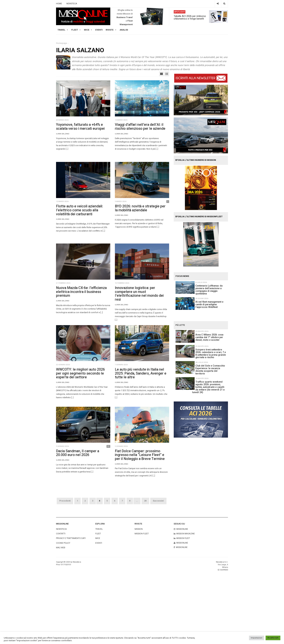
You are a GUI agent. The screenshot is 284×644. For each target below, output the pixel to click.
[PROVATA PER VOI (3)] (201, 135)
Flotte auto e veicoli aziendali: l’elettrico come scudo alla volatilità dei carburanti (79, 210)
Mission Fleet (142, 533)
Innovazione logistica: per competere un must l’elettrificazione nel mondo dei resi (139, 293)
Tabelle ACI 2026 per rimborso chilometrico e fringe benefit (190, 17)
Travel (99, 529)
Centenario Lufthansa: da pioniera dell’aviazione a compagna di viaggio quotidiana (209, 289)
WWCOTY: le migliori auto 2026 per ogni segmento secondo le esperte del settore (80, 373)
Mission (139, 529)
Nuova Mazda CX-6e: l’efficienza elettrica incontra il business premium (81, 291)
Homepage (61, 43)
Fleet (98, 533)
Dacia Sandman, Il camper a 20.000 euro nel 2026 (77, 453)
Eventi (99, 29)
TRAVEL (61, 29)
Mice (97, 538)
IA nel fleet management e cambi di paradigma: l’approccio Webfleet (209, 304)
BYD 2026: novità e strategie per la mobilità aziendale (140, 208)
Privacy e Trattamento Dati (71, 538)
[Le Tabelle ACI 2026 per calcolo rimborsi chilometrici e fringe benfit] (201, 419)
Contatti (60, 533)
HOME (59, 3)
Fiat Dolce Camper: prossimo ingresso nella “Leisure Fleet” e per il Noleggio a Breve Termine (140, 455)
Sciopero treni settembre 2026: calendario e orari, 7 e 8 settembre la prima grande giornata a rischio (210, 353)
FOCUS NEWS (182, 276)
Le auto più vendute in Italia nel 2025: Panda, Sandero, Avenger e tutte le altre (140, 373)
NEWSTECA (71, 3)
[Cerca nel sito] (224, 3)
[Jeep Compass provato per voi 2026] (201, 99)
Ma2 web (60, 547)
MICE (86, 29)
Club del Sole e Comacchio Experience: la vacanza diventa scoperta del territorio (210, 369)
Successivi (158, 500)
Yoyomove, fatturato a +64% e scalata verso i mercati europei (80, 126)
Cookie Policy (63, 543)
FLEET (74, 29)
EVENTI (98, 543)
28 (145, 500)
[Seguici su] (217, 3)
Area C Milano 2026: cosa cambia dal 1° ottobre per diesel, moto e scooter (209, 337)
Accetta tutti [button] (273, 637)
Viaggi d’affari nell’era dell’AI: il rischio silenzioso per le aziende (140, 126)
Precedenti (65, 500)
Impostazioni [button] (256, 637)
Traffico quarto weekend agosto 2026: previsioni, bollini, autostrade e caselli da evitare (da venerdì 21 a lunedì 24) (208, 387)
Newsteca (61, 529)
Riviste (110, 29)
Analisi (124, 29)
